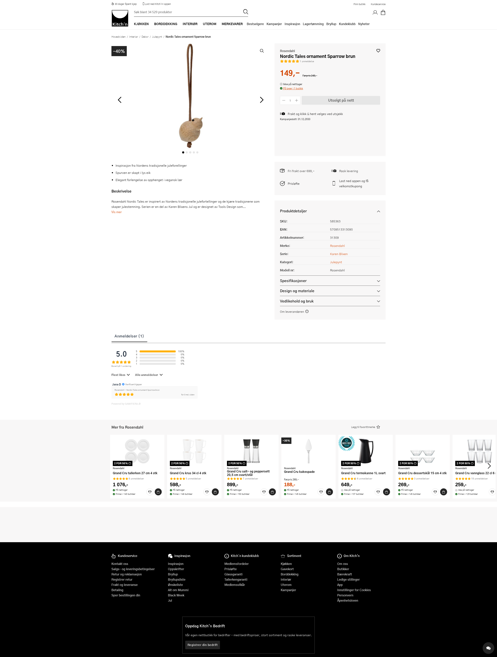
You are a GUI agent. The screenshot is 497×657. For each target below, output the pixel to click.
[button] (378, 50)
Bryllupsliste (176, 579)
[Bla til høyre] (261, 100)
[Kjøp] (158, 491)
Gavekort (287, 569)
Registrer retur (121, 579)
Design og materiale (297, 291)
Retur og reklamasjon (126, 574)
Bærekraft (344, 574)
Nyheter (364, 24)
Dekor (145, 36)
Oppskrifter (176, 569)
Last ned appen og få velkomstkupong (353, 183)
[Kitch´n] (120, 18)
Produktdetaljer (293, 211)
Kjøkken (286, 563)
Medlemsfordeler (236, 563)
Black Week (176, 595)
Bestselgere (255, 24)
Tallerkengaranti (235, 579)
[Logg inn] (375, 13)
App (340, 584)
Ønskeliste (175, 584)
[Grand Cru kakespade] (308, 451)
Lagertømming (313, 24)
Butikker (343, 569)
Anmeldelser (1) (129, 336)
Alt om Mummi (178, 590)
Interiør (133, 36)
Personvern (345, 595)
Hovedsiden (118, 36)
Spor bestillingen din (125, 595)
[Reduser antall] (283, 100)
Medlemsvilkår (234, 584)
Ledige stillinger (348, 579)
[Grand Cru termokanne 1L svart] (365, 451)
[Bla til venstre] (119, 100)
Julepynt (157, 36)
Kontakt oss (119, 563)
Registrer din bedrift (203, 645)
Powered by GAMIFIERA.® (126, 403)
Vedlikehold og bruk (297, 301)
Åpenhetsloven (347, 600)
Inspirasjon (292, 24)
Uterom (286, 584)
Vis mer (116, 212)
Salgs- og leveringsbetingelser (133, 569)
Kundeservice (378, 4)
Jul (170, 600)
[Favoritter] (149, 491)
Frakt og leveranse (124, 584)
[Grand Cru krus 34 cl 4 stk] (194, 451)
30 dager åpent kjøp (126, 4)
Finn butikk (359, 4)
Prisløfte (294, 183)
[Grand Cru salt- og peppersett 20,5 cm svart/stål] (251, 451)
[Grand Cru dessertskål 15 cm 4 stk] (422, 451)
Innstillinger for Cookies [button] (354, 590)
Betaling (117, 590)
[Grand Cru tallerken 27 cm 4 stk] (137, 451)
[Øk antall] (296, 100)
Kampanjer (274, 24)
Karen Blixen (339, 254)
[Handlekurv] (383, 13)
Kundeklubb (347, 24)
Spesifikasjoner (293, 280)
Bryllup (331, 24)
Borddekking (289, 574)
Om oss (342, 563)
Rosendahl (287, 51)
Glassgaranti (233, 574)
